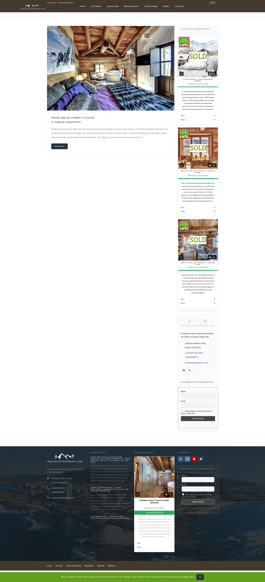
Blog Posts (74, 122)
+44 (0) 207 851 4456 (65, 3)
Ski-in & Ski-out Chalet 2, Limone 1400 (198, 263)
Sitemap (111, 566)
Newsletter (89, 566)
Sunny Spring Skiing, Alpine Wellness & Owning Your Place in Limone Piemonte (109, 489)
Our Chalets (96, 6)
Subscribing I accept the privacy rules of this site (196, 412)
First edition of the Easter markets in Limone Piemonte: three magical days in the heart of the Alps (110, 459)
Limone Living (112, 6)
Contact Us (180, 6)
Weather (101, 566)
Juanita (59, 122)
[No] (261, 577)
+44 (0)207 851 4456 (194, 353)
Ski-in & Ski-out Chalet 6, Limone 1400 (198, 172)
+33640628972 (191, 357)
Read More (59, 146)
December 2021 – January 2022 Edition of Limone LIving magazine (110, 517)
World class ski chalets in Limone (72, 117)
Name (183, 391)
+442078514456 (58, 488)
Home (82, 6)
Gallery (166, 6)
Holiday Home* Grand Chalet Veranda (154, 501)
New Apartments (131, 6)
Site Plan (59, 566)
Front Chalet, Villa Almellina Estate (198, 80)
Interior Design (150, 6)
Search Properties (73, 566)
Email (183, 401)
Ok (200, 577)
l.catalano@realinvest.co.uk (196, 362)
